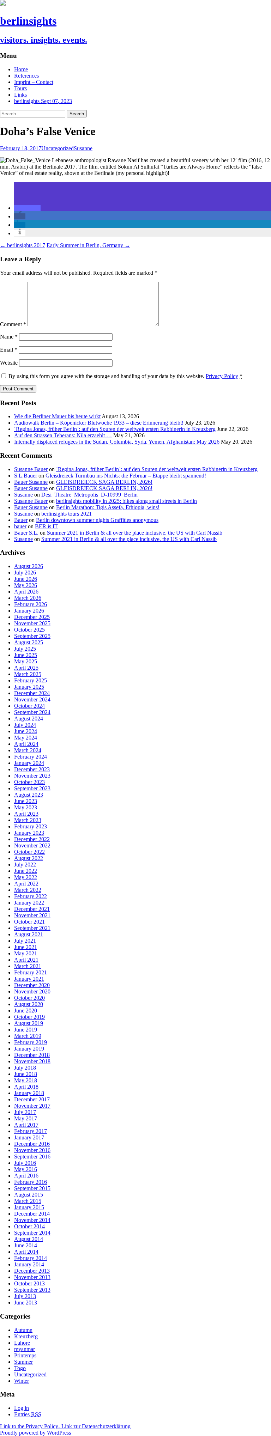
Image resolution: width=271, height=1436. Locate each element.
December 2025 (32, 617)
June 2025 (25, 655)
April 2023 (26, 814)
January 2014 (29, 1264)
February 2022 (30, 896)
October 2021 (29, 922)
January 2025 (29, 687)
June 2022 (25, 871)
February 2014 (30, 1258)
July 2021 (25, 941)
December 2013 (32, 1271)
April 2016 (26, 1176)
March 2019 (27, 1036)
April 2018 (26, 1087)
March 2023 (27, 820)
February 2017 (30, 1131)
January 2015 (29, 1207)
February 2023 (30, 826)
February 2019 (30, 1042)
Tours (20, 88)
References (26, 76)
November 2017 (32, 1106)
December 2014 (32, 1214)
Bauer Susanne (31, 482)
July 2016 (25, 1163)
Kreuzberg (26, 1336)
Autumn (23, 1330)
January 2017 (29, 1137)
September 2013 (32, 1290)
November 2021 (32, 915)
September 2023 (32, 788)
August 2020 (28, 1004)
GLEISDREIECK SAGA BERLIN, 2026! (104, 482)
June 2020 (25, 1011)
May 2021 (25, 953)
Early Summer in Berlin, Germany (88, 245)
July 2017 (25, 1112)
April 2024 (26, 744)
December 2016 (32, 1144)
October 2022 (29, 852)
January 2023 (29, 833)
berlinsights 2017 (22, 245)
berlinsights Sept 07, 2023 (43, 101)
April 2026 (26, 592)
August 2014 (28, 1239)
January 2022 (29, 903)
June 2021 (25, 947)
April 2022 (26, 884)
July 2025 (25, 649)
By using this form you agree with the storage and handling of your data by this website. (125, 376)
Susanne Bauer (31, 469)
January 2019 (29, 1049)
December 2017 (32, 1099)
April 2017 (26, 1125)
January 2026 (29, 611)
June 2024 (25, 731)
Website (9, 363)
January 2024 (29, 763)
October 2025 (29, 630)
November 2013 (32, 1277)
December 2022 (32, 839)
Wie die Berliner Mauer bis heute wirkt (57, 416)
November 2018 (32, 1061)
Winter (21, 1381)
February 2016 (30, 1182)
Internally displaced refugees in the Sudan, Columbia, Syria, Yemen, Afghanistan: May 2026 (116, 442)
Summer (23, 1362)
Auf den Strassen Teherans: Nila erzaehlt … (63, 435)
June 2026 (25, 579)
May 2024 (25, 738)
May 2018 (25, 1080)
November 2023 (32, 776)
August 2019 (28, 1023)
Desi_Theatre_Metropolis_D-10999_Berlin (89, 495)
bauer (20, 526)
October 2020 (29, 998)
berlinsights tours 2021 (66, 514)
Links (20, 95)
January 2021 (29, 979)
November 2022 (32, 845)
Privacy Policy (222, 376)
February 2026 (30, 604)
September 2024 (32, 712)
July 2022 (25, 865)
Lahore (22, 1343)
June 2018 (25, 1074)
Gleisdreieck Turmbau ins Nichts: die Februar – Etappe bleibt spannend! (126, 476)
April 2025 (26, 668)
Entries (27, 1414)
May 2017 (25, 1118)
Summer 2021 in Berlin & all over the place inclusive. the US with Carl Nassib (134, 533)
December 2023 (32, 769)
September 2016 (32, 1157)
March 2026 (27, 598)
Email (8, 350)
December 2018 (32, 1055)
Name (9, 337)
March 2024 (27, 750)
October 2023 (29, 782)
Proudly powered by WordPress (35, 1433)
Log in (21, 1408)
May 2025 (25, 661)
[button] (27, 208)
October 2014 (29, 1226)
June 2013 (25, 1303)
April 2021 (26, 960)
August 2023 (28, 795)
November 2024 (32, 699)
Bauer (21, 520)
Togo (20, 1368)
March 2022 (27, 890)
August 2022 (28, 858)
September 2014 (32, 1233)
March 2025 (27, 674)
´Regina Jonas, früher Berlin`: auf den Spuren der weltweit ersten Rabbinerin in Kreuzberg (115, 429)
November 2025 (32, 623)
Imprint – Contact (33, 82)
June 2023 (25, 801)
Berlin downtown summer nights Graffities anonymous (97, 520)
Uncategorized (57, 148)
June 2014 (25, 1245)
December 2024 (32, 693)
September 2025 (32, 636)
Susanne (83, 148)
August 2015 (28, 1195)
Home (21, 69)
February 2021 (30, 972)
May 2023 (25, 807)
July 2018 (25, 1068)
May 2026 (25, 585)
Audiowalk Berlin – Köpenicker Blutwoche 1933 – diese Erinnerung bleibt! (98, 423)
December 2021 (32, 909)
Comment (13, 324)
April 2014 (26, 1252)
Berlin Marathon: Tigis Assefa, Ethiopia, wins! (107, 507)
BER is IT (46, 526)
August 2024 (28, 719)
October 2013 (29, 1283)
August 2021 (28, 934)
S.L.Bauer (25, 476)
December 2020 (32, 985)
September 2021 (32, 928)
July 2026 (25, 573)
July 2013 (25, 1296)
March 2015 (27, 1201)
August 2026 (28, 566)
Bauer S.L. (26, 533)
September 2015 (32, 1188)
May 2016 (25, 1169)
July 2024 (25, 725)
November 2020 (32, 991)
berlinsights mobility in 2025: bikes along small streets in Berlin (126, 501)
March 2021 (27, 966)
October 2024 (29, 706)
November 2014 (32, 1220)
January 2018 (29, 1093)
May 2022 (25, 877)
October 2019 (29, 1017)
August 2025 (28, 642)
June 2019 (25, 1030)
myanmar (24, 1349)
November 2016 (32, 1150)
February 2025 (30, 680)
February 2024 (30, 757)
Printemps (25, 1355)
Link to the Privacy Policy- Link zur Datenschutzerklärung (65, 1426)
